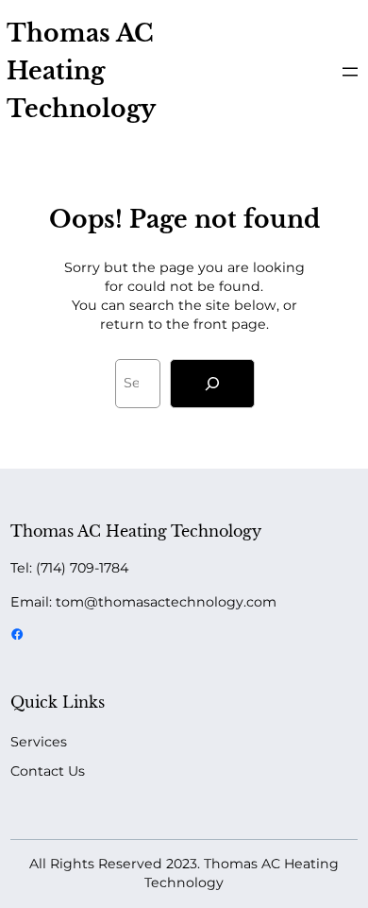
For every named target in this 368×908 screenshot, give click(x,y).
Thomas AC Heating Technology (81, 71)
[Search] (212, 383)
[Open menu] (350, 71)
